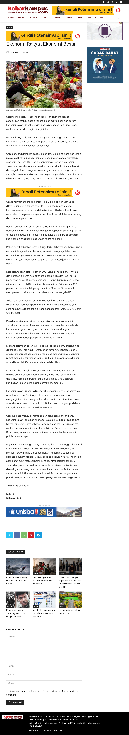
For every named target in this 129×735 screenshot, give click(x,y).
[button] (119, 18)
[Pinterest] (31, 535)
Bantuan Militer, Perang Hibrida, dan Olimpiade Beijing (16, 580)
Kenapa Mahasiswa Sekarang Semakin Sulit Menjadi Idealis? (17, 613)
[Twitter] (112, 2)
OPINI (9, 27)
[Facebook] (103, 2)
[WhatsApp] (24, 535)
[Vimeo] (116, 2)
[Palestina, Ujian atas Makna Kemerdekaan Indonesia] (44, 566)
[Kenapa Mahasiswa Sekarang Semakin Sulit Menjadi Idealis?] (18, 599)
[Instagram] (108, 2)
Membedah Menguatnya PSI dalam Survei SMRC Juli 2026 (44, 613)
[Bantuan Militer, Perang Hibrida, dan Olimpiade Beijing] (18, 566)
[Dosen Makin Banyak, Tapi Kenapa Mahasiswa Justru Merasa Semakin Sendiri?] (70, 566)
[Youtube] (121, 2)
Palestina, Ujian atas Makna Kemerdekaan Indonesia (42, 580)
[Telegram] (38, 535)
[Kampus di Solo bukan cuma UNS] (70, 599)
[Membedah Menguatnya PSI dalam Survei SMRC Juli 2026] (44, 599)
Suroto (16, 52)
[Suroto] (8, 52)
